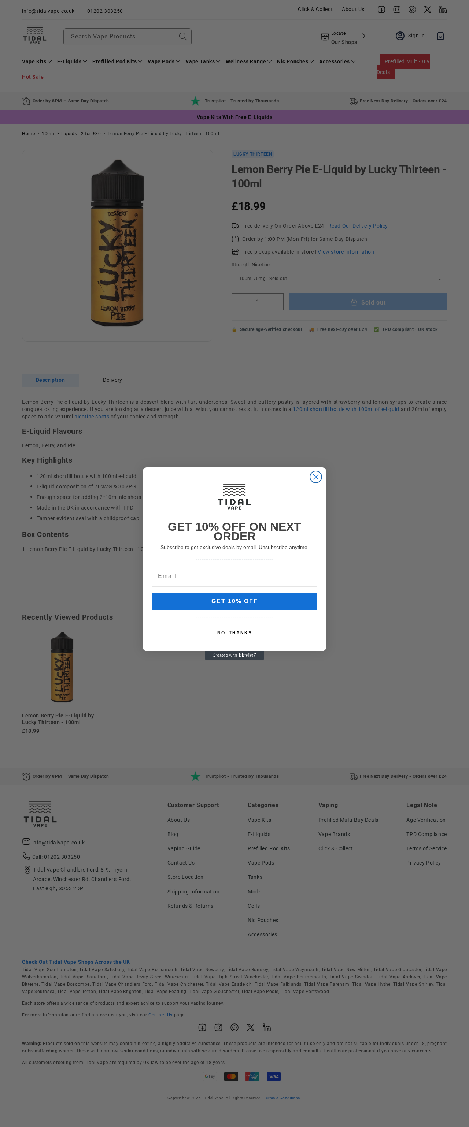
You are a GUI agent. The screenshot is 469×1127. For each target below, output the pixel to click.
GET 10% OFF (234, 601)
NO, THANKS (234, 632)
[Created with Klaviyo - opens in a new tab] (234, 655)
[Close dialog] (316, 477)
